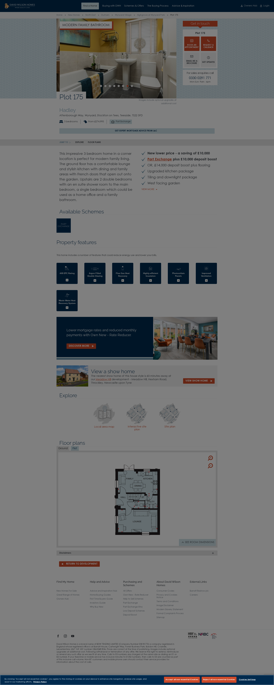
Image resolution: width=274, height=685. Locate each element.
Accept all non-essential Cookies (182, 680)
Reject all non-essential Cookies (219, 680)
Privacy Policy (40, 682)
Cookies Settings (247, 680)
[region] (137, 680)
